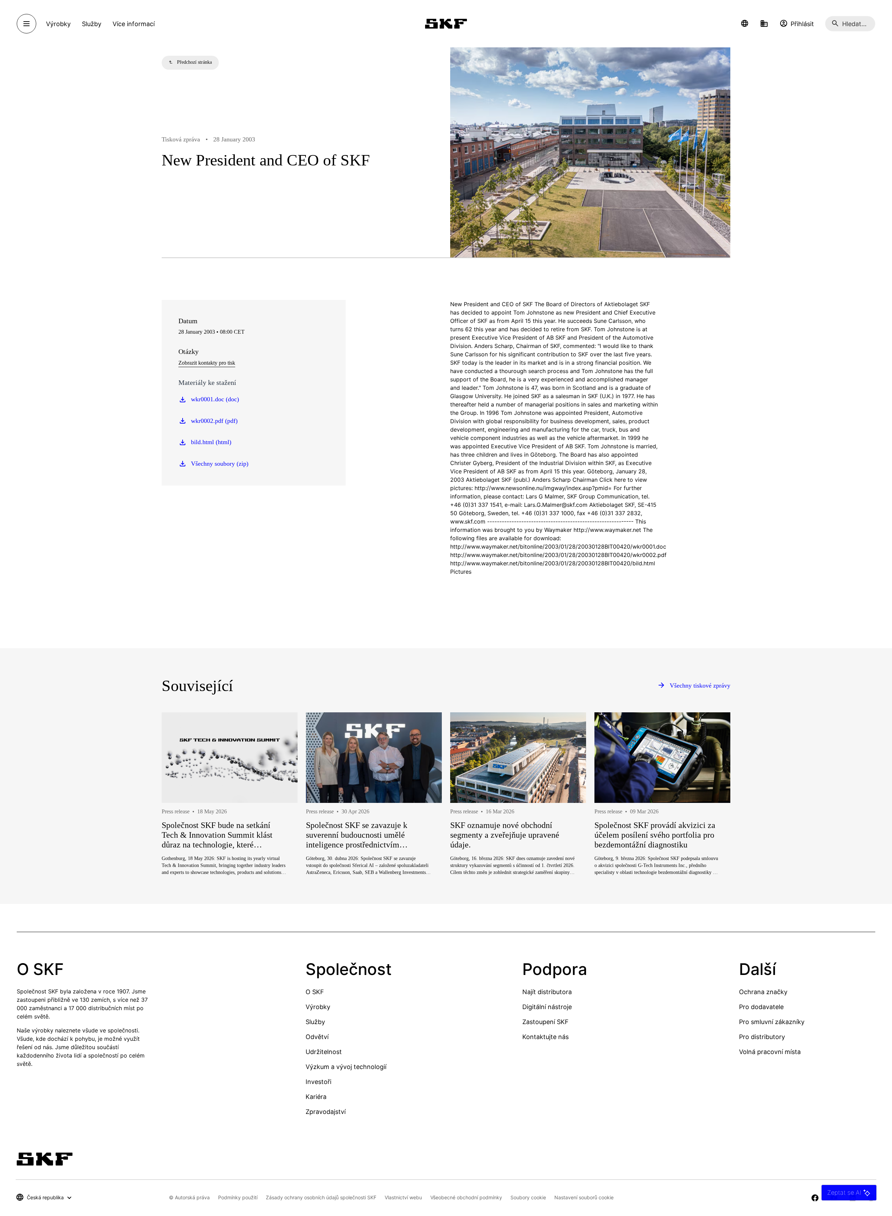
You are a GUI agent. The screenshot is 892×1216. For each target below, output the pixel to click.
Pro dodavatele (761, 1006)
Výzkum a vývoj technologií (346, 1066)
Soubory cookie (528, 1197)
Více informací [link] (134, 24)
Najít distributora (547, 992)
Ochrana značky (763, 992)
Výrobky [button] (58, 24)
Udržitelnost (324, 1051)
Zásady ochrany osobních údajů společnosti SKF (321, 1197)
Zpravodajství (326, 1111)
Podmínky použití (237, 1197)
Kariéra (316, 1096)
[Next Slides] (712, 819)
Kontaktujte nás (545, 1036)
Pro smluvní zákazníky (772, 1021)
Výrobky (318, 1006)
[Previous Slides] (180, 819)
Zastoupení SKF (545, 1021)
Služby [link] (91, 24)
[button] (744, 23)
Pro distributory (762, 1036)
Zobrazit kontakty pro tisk (206, 363)
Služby (315, 1021)
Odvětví (317, 1036)
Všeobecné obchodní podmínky (466, 1197)
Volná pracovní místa (770, 1051)
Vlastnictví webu (403, 1197)
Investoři (318, 1081)
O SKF (315, 992)
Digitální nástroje (547, 1006)
